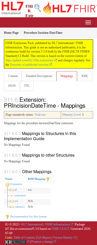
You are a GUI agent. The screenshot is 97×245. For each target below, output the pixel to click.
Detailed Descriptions (39, 76)
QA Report (44, 237)
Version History (62, 237)
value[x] (19, 206)
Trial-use (40, 114)
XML (84, 76)
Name (8, 178)
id (15, 189)
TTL (26, 86)
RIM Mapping (37, 178)
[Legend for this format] (48, 178)
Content (13, 76)
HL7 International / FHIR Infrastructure (45, 224)
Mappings (67, 76)
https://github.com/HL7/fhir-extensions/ (29, 60)
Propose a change (42, 241)
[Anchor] (88, 105)
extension (20, 195)
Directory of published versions (29, 64)
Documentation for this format (28, 216)
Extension (16, 183)
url (16, 200)
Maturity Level (71, 114)
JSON (12, 86)
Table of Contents (24, 237)
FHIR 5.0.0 (58, 229)
